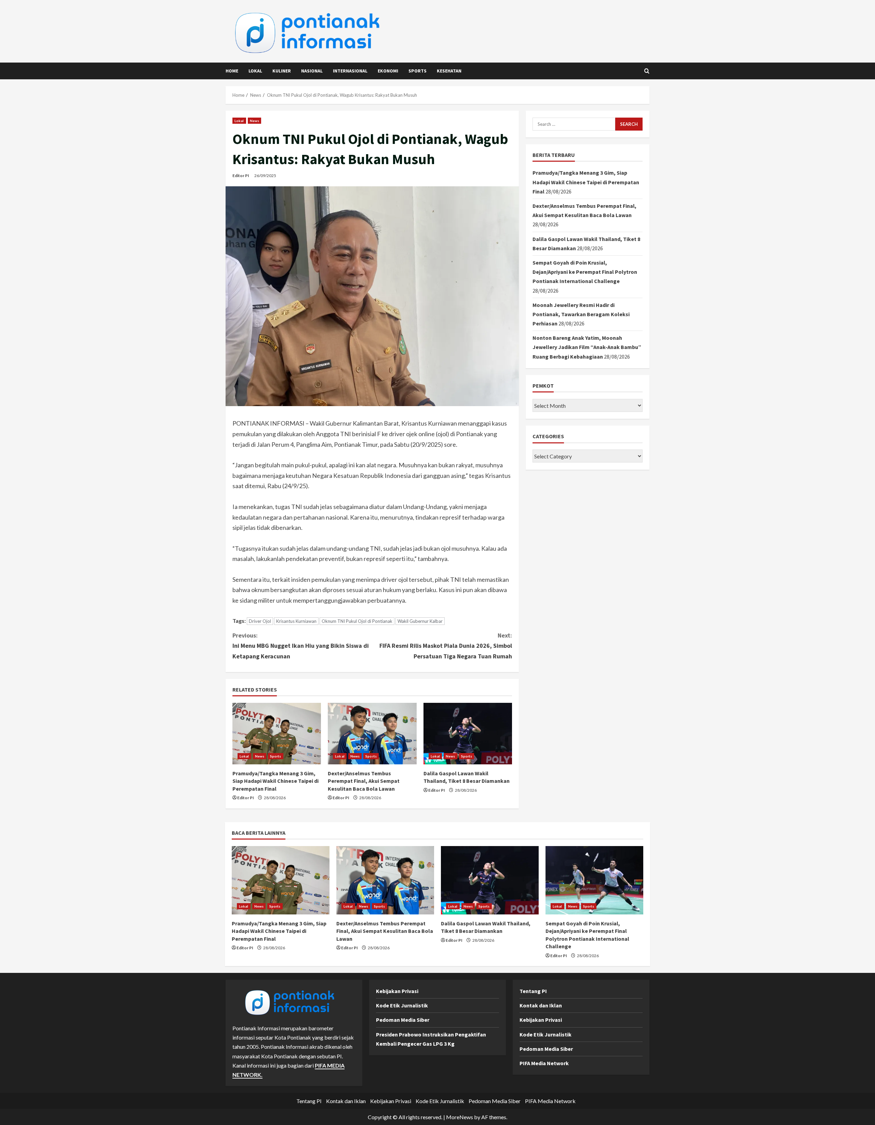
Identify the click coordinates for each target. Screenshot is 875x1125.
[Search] (646, 71)
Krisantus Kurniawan (296, 621)
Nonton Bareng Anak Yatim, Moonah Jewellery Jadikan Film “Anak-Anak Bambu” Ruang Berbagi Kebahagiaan (587, 347)
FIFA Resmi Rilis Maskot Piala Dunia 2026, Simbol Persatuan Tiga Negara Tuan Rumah (445, 645)
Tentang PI (533, 991)
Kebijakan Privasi (397, 991)
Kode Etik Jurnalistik (402, 1005)
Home (232, 71)
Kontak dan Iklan (541, 1005)
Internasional (350, 71)
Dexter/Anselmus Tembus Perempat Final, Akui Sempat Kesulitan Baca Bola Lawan (364, 781)
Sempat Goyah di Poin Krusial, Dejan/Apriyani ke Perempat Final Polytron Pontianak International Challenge (585, 271)
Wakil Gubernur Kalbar (420, 621)
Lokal (255, 71)
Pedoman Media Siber (402, 1019)
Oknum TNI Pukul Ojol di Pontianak (357, 621)
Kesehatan (449, 71)
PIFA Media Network (544, 1063)
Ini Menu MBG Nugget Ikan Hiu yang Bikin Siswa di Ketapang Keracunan (300, 645)
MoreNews (459, 1117)
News (254, 121)
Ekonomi (388, 71)
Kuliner (281, 71)
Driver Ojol (260, 621)
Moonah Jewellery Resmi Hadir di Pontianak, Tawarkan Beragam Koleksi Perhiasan (581, 314)
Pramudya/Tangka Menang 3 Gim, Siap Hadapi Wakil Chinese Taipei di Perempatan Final (275, 781)
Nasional (312, 71)
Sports (417, 71)
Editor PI (240, 175)
